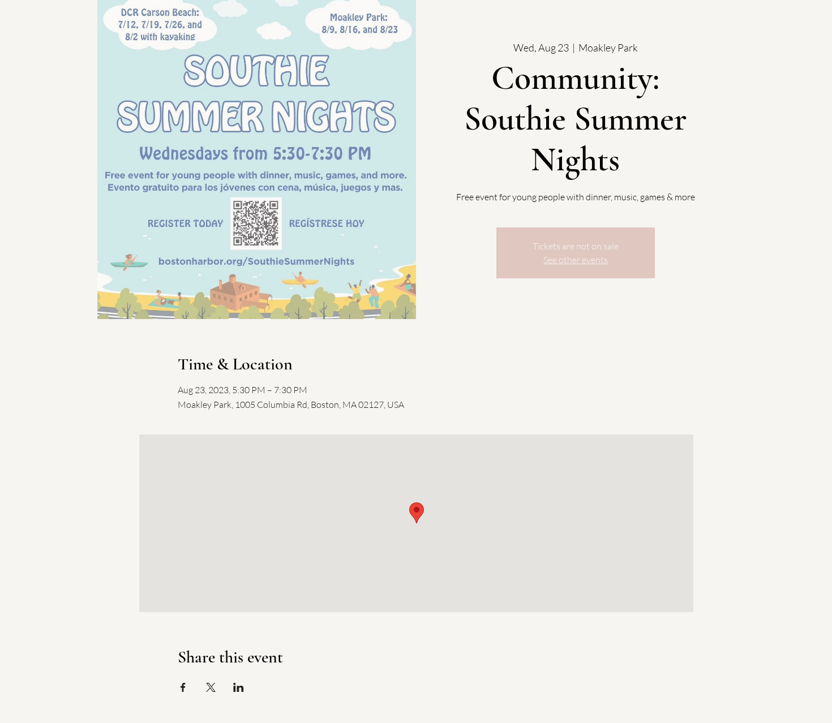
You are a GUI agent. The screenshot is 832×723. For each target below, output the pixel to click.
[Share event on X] (210, 687)
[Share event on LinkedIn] (238, 687)
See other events (575, 259)
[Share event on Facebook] (183, 687)
